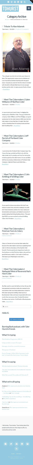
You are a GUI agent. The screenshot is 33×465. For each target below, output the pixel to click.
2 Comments (25, 29)
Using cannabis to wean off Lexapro (12, 342)
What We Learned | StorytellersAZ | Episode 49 (15, 375)
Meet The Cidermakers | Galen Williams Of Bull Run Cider (16, 100)
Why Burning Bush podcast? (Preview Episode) (15, 366)
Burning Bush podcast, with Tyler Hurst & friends (15, 327)
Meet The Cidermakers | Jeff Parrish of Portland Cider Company (15, 138)
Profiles (18, 29)
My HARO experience (10, 398)
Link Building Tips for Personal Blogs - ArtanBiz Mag (16, 396)
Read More (6, 89)
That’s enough (15, 393)
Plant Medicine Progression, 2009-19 (12, 339)
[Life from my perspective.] (10, 9)
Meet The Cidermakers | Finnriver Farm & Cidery (13, 229)
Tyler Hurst (5, 402)
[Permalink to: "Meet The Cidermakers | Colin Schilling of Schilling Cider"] (16, 192)
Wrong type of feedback (8, 350)
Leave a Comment (7, 235)
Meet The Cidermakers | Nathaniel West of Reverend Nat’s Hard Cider (16, 271)
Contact (18, 453)
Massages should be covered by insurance (13, 346)
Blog (13, 453)
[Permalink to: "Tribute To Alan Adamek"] (16, 52)
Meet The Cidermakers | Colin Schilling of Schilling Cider (15, 175)
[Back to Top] (30, 462)
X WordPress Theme (16, 458)
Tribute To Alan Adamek (14, 26)
